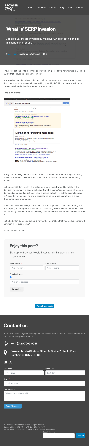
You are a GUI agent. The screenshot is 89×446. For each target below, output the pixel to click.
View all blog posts (45, 306)
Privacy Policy (9, 429)
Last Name (50, 263)
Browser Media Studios (25, 351)
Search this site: (49, 432)
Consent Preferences (47, 429)
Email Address (16, 274)
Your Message (9, 389)
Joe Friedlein (13, 54)
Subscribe (16, 289)
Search (81, 435)
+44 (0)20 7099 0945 (24, 343)
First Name (15, 263)
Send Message (12, 406)
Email (6, 379)
